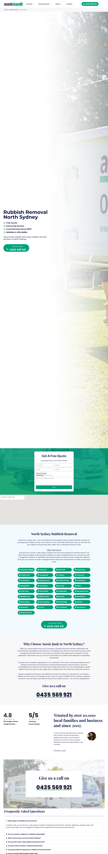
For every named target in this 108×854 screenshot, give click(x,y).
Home (6, 10)
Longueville (62, 591)
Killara (79, 586)
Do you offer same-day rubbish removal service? (26, 842)
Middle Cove (25, 597)
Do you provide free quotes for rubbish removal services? (29, 850)
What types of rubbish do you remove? (22, 821)
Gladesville (25, 586)
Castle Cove (25, 575)
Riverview (24, 607)
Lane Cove (25, 591)
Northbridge (62, 602)
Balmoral (61, 570)
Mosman (61, 597)
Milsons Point (44, 597)
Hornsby (61, 586)
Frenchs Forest (63, 580)
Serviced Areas (13, 10)
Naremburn (81, 597)
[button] (54, 821)
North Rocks (43, 591)
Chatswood (43, 575)
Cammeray (81, 570)
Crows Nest (25, 580)
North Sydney (44, 602)
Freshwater (81, 580)
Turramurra (81, 607)
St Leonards (62, 607)
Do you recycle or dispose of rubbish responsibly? (26, 834)
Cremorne (80, 575)
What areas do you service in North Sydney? (24, 838)
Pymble (79, 602)
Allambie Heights (27, 570)
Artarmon (43, 570)
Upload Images (41, 473)
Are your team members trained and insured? (25, 846)
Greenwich (43, 586)
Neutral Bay (25, 602)
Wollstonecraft (26, 613)
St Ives (41, 607)
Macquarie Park (82, 591)
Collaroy (61, 575)
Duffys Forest (44, 580)
